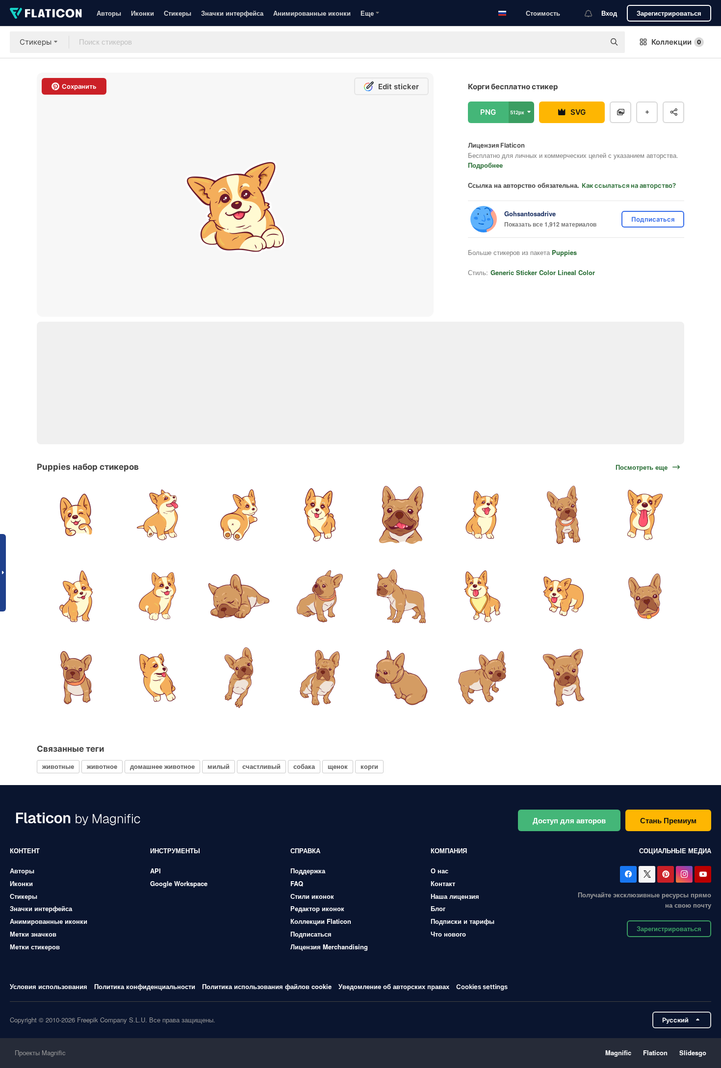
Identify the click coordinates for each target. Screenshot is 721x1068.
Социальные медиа (675, 850)
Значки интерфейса (232, 13)
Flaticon (655, 1052)
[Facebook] (628, 874)
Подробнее (485, 165)
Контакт (443, 883)
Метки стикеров (35, 946)
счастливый (261, 766)
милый (218, 766)
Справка (305, 850)
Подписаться (311, 934)
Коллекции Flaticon (320, 921)
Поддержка (307, 870)
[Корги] (76, 515)
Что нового (448, 934)
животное (102, 766)
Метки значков (33, 934)
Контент (25, 850)
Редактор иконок (317, 908)
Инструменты (175, 850)
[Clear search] (592, 42)
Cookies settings (482, 987)
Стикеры (177, 13)
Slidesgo (692, 1052)
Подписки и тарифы (462, 921)
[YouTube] (703, 874)
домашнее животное (162, 766)
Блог (438, 908)
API (155, 870)
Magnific (618, 1052)
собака (304, 766)
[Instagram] (684, 874)
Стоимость (543, 13)
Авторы (109, 13)
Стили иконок (312, 896)
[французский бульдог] (401, 515)
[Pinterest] (665, 874)
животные (58, 766)
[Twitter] (647, 874)
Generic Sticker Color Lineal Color (542, 272)
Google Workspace (178, 883)
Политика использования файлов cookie (267, 986)
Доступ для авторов (569, 820)
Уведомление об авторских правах (393, 986)
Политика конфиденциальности (144, 986)
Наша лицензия (455, 896)
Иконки (142, 13)
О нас (439, 870)
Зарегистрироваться (669, 13)
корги (369, 766)
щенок (338, 766)
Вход (609, 13)
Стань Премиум (668, 820)
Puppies (564, 252)
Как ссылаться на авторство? (629, 185)
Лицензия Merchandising (329, 946)
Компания (449, 850)
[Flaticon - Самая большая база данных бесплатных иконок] (46, 13)
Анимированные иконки (312, 13)
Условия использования (48, 986)
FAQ (296, 883)
